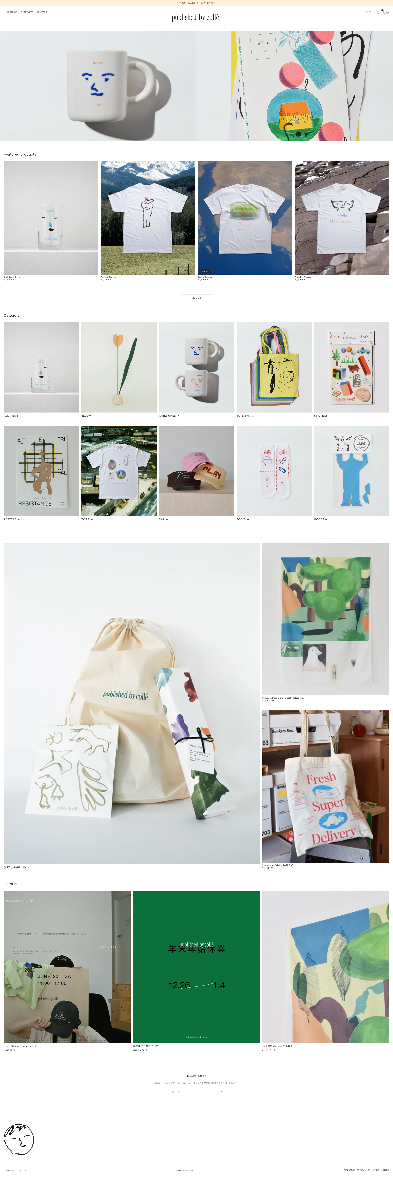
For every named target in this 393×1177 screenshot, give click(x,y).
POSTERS (10, 519)
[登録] (220, 1091)
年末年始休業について (146, 1046)
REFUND (376, 1170)
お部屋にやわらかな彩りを (277, 1046)
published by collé (18, 1170)
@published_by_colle (184, 1170)
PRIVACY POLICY (363, 1170)
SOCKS (241, 519)
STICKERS (321, 415)
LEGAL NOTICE (349, 1170)
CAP (162, 519)
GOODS (319, 519)
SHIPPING (385, 1170)
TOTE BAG (243, 415)
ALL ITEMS (11, 415)
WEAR (85, 519)
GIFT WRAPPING (15, 867)
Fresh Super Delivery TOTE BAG (277, 865)
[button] (377, 12)
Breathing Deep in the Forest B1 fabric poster (283, 698)
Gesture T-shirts (108, 277)
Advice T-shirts (205, 277)
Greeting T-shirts (303, 277)
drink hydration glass (14, 277)
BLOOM (86, 415)
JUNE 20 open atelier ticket (20, 1046)
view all (196, 298)
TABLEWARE (167, 415)
